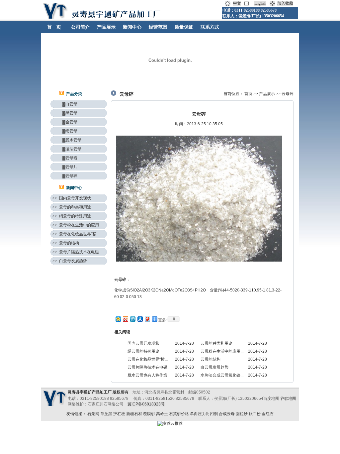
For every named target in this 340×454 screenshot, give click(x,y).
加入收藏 (285, 3)
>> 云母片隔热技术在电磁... (77, 252)
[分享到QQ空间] (118, 319)
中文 (237, 3)
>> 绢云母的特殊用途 (71, 216)
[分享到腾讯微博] (132, 319)
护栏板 (119, 413)
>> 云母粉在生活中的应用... (77, 225)
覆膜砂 (149, 413)
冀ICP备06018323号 (146, 404)
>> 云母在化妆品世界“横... (76, 234)
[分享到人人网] (139, 319)
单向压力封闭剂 (204, 413)
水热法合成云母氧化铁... (222, 375)
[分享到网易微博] (147, 319)
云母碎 (288, 93)
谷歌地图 (288, 398)
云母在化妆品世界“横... (148, 359)
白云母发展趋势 (214, 367)
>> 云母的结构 (65, 243)
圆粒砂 (242, 413)
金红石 (268, 413)
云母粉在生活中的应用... (222, 351)
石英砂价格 (179, 413)
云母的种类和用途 (216, 343)
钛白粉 (255, 413)
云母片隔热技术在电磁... (149, 367)
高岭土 (162, 413)
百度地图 (271, 398)
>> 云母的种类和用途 (71, 207)
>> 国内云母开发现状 (71, 198)
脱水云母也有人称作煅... (149, 375)
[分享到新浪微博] (125, 319)
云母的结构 (210, 359)
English (260, 3)
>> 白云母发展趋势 (69, 261)
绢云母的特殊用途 (143, 351)
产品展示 (267, 93)
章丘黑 (106, 413)
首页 (248, 93)
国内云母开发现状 (143, 343)
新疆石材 (134, 413)
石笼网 (93, 413)
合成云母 (227, 413)
